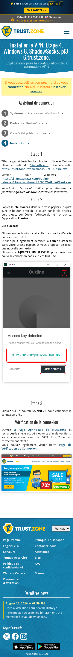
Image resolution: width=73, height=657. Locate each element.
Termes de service (15, 557)
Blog (38, 557)
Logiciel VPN (11, 546)
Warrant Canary (14, 573)
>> (35, 20)
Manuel (40, 573)
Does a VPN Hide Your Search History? (31, 608)
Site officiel (39, 165)
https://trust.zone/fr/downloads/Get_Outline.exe (34, 169)
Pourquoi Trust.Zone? (49, 540)
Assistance (42, 552)
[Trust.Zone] (22, 31)
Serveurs (9, 552)
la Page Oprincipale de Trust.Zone (40, 429)
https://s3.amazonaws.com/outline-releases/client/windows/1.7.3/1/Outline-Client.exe (36, 180)
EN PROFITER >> (36, 10)
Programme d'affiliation (11, 581)
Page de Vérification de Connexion (36, 446)
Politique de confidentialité (13, 565)
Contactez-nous (45, 546)
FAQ (37, 563)
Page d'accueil (12, 540)
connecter (15, 87)
